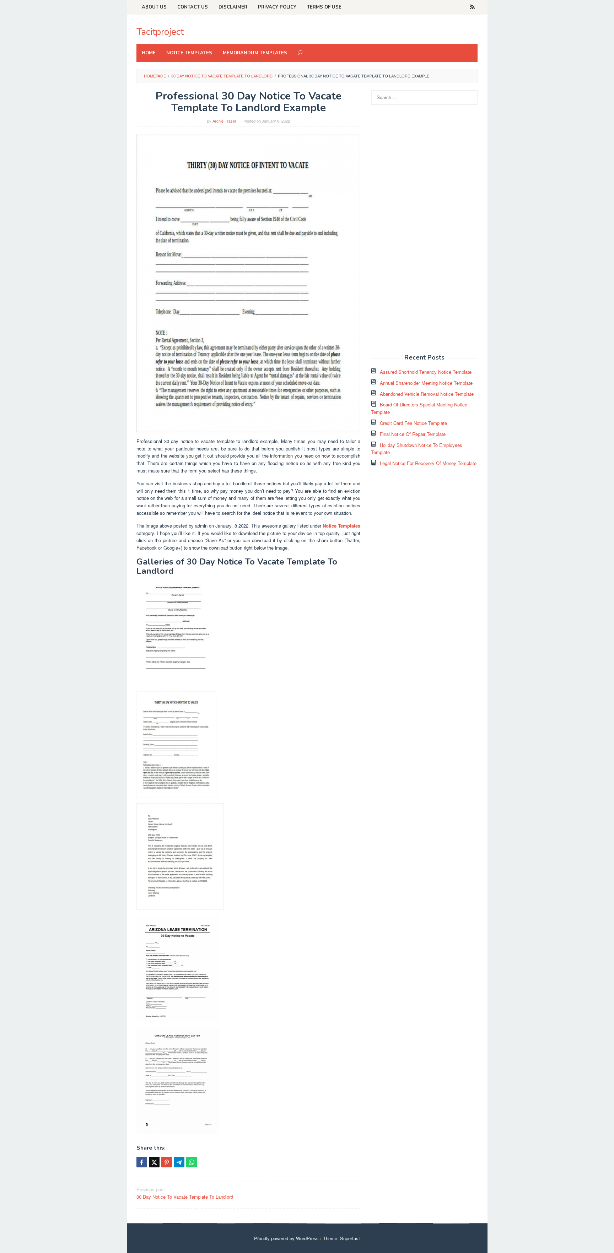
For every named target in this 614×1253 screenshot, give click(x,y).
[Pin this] (166, 1162)
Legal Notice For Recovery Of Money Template (428, 463)
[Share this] (141, 1162)
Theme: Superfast (341, 1238)
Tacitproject (160, 32)
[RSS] (472, 7)
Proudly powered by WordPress (286, 1238)
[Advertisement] (424, 233)
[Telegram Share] (179, 1162)
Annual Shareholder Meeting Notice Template (426, 382)
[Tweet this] (154, 1162)
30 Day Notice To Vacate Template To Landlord (184, 1193)
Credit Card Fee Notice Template (413, 423)
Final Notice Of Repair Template (413, 434)
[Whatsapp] (191, 1162)
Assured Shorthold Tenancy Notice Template (426, 371)
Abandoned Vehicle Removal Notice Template (427, 393)
